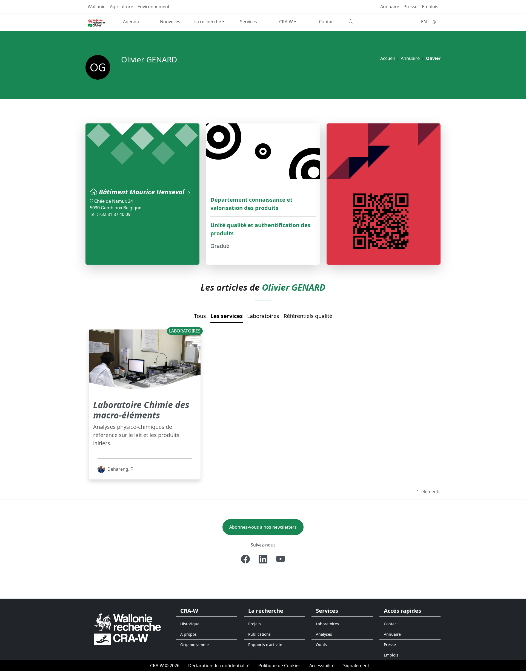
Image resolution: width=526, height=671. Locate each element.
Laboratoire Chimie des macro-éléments (141, 410)
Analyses (324, 634)
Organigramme (194, 644)
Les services (226, 316)
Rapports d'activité (265, 644)
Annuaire (389, 7)
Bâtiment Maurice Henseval (142, 191)
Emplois (430, 7)
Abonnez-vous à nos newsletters (263, 527)
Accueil (387, 58)
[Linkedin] (263, 559)
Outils (321, 644)
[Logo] (127, 628)
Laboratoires (263, 316)
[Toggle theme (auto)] (435, 22)
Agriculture (121, 7)
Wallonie (96, 7)
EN (424, 22)
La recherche (207, 22)
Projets (254, 623)
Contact (327, 22)
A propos (188, 634)
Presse (411, 7)
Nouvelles (170, 22)
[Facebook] (245, 559)
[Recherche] (366, 21)
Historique (189, 623)
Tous (200, 316)
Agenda (131, 22)
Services (248, 22)
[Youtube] (280, 559)
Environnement (154, 7)
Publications (259, 634)
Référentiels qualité (308, 316)
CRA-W (286, 22)
